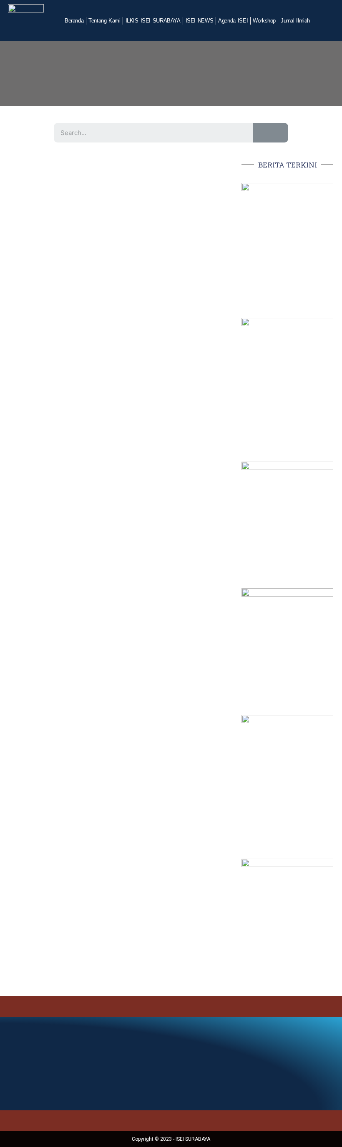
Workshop (264, 20)
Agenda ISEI (233, 20)
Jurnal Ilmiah (295, 20)
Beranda (74, 20)
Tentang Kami (104, 20)
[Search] (270, 132)
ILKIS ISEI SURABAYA (153, 20)
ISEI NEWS (200, 20)
